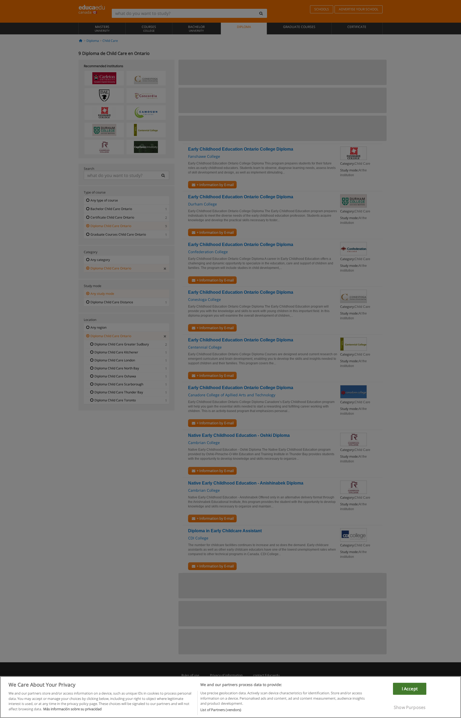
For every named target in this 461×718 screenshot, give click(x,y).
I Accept (410, 688)
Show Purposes (410, 707)
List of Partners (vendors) (220, 709)
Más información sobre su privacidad (72, 709)
